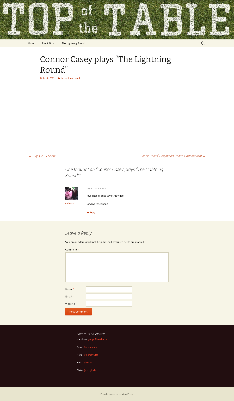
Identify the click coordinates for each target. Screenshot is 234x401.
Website (70, 303)
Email (69, 296)
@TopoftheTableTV (97, 339)
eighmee (69, 203)
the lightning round (70, 78)
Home (31, 43)
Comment (72, 249)
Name (69, 289)
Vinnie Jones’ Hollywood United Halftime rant (173, 156)
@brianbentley (91, 347)
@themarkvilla (90, 354)
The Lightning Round (73, 43)
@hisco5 (87, 362)
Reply (93, 212)
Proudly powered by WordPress (117, 394)
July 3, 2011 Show (42, 156)
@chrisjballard (91, 370)
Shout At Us (48, 43)
